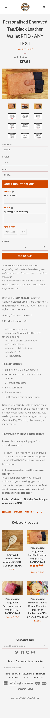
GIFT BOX (9, 227)
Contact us (37, 677)
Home (7, 674)
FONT (4, 169)
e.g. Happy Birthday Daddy (16, 212)
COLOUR (5, 157)
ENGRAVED (40, 674)
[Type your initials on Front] (13, 192)
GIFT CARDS (14, 677)
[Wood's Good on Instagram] (33, 653)
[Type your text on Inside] (12, 208)
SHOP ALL (16, 674)
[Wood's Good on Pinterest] (27, 653)
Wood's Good (25, 49)
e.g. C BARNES (10, 195)
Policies (25, 677)
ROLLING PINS (28, 674)
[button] (21, 57)
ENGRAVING (7, 144)
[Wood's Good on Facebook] (22, 653)
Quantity (5, 241)
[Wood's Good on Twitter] (17, 653)
